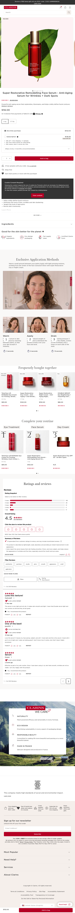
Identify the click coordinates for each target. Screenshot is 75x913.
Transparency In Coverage (44, 895)
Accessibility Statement (56, 891)
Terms (21, 842)
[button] (37, 224)
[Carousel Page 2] (38, 410)
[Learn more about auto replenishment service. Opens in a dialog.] (17, 137)
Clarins (29, 188)
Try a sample (31, 166)
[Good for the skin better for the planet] (43, 231)
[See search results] (69, 12)
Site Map (42, 891)
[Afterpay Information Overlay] (42, 114)
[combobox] (37, 149)
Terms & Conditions (17, 891)
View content (37, 195)
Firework (21, 188)
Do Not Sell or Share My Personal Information (37, 898)
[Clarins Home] (10, 7)
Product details (7, 106)
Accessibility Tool (27, 895)
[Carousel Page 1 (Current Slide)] (36, 410)
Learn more (7, 796)
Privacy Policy (29, 842)
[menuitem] (60, 7)
